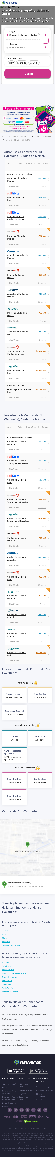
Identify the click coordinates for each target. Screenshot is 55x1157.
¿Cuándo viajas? (15, 58)
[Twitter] (16, 1110)
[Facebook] (10, 1110)
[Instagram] (21, 1110)
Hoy (11, 62)
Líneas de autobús (9, 1103)
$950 (42, 312)
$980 (42, 331)
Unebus (5, 962)
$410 (42, 178)
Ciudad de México (43, 136)
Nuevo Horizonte (9, 977)
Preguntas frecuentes (44, 1090)
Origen (12, 31)
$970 (42, 614)
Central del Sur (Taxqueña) (18, 139)
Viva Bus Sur (7, 980)
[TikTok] (39, 1110)
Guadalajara (7, 930)
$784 (42, 236)
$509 (42, 197)
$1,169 (41, 389)
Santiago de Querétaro (11, 945)
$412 (42, 460)
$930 (42, 294)
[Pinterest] (33, 1110)
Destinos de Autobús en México (10, 1092)
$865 (42, 275)
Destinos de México (21, 136)
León (4, 934)
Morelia (5, 938)
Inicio (4, 136)
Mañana (21, 62)
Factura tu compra (26, 1090)
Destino (13, 44)
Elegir (35, 62)
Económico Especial (10, 991)
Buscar (29, 73)
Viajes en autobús (26, 1093)
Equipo (4, 1087)
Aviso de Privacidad (43, 1100)
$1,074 (41, 370)
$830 (42, 255)
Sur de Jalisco (7, 984)
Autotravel (6, 966)
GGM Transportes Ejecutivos (14, 973)
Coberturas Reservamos (24, 1098)
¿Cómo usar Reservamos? (24, 1085)
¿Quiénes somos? (9, 1084)
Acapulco (6, 941)
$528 (42, 499)
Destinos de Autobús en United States (10, 1098)
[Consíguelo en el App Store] (16, 1071)
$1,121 (41, 652)
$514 (42, 216)
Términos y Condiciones (41, 1095)
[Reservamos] (10, 3)
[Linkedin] (27, 1110)
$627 (42, 518)
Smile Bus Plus (8, 969)
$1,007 (41, 351)
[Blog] (45, 1110)
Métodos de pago (43, 1087)
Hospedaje (6, 1106)
